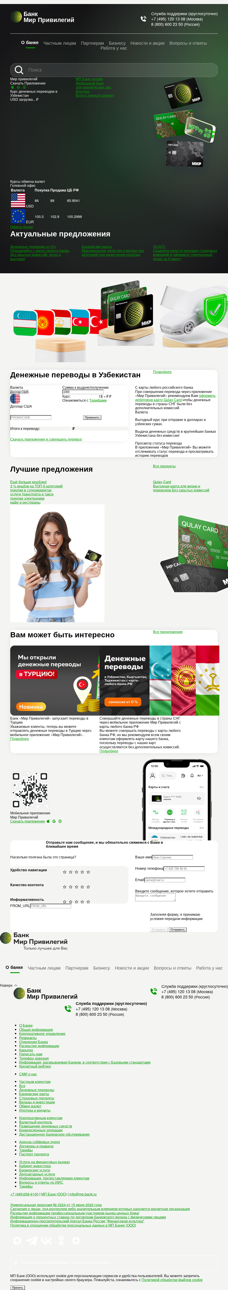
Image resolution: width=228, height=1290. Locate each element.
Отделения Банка (33, 1041)
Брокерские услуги (34, 1170)
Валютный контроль (35, 1122)
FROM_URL (20, 905)
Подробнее (162, 371)
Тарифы (26, 1150)
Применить (92, 417)
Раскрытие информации (39, 1045)
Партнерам (92, 42)
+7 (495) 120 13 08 (168, 19)
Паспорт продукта (34, 1154)
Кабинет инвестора (35, 1165)
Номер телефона (149, 868)
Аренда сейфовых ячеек (39, 1141)
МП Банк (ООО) (54, 1194)
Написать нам (30, 1054)
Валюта (16, 387)
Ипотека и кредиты (35, 1110)
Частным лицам (59, 42)
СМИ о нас (28, 1074)
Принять (17, 1287)
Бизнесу (117, 42)
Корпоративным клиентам (40, 1117)
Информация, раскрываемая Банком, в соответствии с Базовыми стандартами (85, 1062)
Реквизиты (28, 1037)
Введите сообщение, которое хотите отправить (174, 891)
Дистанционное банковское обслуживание (54, 1134)
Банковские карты (34, 1093)
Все (22, 1085)
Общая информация (36, 1029)
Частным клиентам (35, 1081)
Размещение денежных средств (45, 1126)
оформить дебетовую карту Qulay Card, (175, 397)
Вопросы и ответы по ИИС (41, 1182)
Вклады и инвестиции (37, 1102)
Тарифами (98, 400)
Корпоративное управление (42, 1033)
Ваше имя (143, 856)
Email (139, 879)
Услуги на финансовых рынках (44, 1161)
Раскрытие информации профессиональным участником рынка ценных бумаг (74, 1213)
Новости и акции (147, 42)
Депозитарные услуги (37, 1174)
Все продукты (164, 466)
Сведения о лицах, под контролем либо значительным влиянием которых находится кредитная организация (100, 1208)
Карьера (26, 1050)
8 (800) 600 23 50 (167, 24)
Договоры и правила (36, 1146)
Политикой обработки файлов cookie (172, 1279)
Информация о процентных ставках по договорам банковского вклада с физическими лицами (88, 1217)
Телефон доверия (34, 1058)
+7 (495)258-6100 (24, 1194)
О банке (30, 42)
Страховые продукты (36, 1098)
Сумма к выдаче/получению (85, 387)
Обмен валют (30, 1106)
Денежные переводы (36, 1089)
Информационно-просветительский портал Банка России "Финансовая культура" (77, 1221)
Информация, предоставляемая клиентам (54, 1178)
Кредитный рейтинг (35, 1066)
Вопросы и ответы (188, 42)
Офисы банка (21, 226)
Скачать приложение (27, 821)
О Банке (26, 1025)
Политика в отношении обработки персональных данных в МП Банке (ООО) (73, 1225)
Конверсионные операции (41, 1130)
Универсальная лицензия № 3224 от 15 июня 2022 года (56, 1204)
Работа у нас (114, 47)
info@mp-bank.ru (83, 1194)
